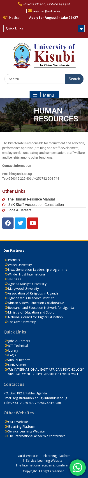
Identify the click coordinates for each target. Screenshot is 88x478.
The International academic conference (36, 436)
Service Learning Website (26, 431)
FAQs (12, 355)
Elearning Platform (21, 426)
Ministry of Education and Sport (31, 312)
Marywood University (23, 288)
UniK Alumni (17, 364)
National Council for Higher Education (35, 317)
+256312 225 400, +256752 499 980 (46, 4)
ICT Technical (18, 345)
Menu (48, 95)
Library (13, 350)
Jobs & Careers (19, 341)
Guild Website (18, 422)
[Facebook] (8, 223)
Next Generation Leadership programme (37, 269)
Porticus (14, 260)
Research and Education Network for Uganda (41, 307)
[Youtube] (32, 223)
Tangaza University (22, 322)
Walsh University (20, 265)
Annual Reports (19, 360)
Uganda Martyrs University (27, 284)
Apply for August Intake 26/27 (53, 18)
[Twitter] (20, 223)
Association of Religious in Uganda (33, 293)
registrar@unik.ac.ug (46, 11)
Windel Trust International (27, 274)
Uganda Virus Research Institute (31, 298)
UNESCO (14, 279)
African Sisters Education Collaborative (36, 303)
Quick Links (14, 28)
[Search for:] (44, 79)
